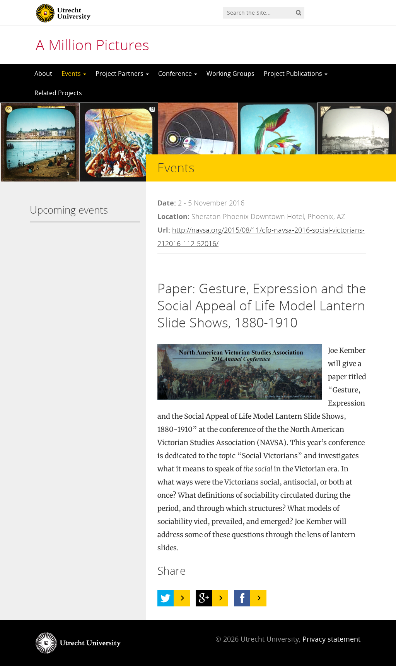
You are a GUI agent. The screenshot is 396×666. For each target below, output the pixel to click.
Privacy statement (331, 639)
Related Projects (58, 93)
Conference (175, 73)
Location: (173, 216)
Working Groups (230, 73)
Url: (163, 230)
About (43, 73)
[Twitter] (165, 598)
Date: (166, 202)
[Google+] (204, 598)
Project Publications (294, 73)
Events (71, 73)
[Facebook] (242, 598)
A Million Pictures (92, 44)
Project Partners (120, 73)
